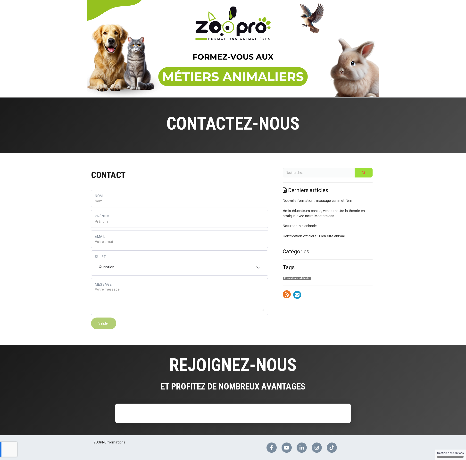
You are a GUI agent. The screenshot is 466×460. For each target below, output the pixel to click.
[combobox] (179, 265)
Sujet (100, 257)
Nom (99, 196)
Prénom (102, 216)
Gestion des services (450, 453)
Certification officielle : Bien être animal (314, 236)
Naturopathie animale (300, 226)
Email (100, 237)
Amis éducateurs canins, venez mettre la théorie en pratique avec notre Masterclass (324, 213)
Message (103, 284)
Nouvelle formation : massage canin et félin (317, 200)
